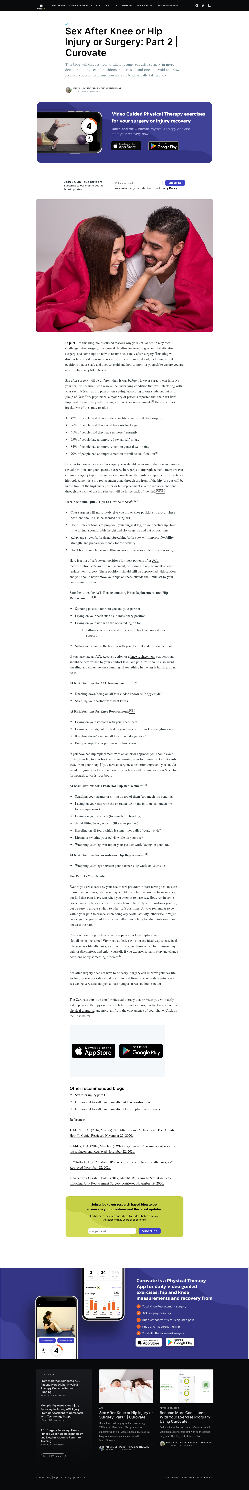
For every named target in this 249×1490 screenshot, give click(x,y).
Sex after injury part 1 (90, 1094)
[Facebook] (197, 5)
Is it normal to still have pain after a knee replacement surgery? (118, 1109)
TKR (115, 5)
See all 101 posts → (53, 1456)
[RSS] (209, 5)
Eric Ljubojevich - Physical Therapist (97, 88)
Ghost (209, 1477)
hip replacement (152, 469)
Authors (126, 5)
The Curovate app (82, 999)
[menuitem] (58, 5)
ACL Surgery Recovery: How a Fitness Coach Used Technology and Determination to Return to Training (62, 1435)
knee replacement (142, 656)
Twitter (199, 1477)
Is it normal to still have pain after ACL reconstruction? (113, 1102)
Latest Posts (171, 1477)
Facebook (187, 1477)
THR (107, 5)
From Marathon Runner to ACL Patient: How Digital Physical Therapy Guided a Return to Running (60, 1386)
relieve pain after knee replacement (135, 935)
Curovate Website (80, 5)
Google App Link (168, 5)
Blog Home (58, 5)
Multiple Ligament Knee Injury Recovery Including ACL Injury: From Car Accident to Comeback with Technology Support (62, 1411)
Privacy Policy (168, 188)
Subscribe (175, 183)
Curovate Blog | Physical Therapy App (56, 1477)
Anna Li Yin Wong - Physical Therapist (128, 1447)
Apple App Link (145, 5)
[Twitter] (203, 5)
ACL (98, 5)
